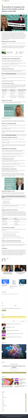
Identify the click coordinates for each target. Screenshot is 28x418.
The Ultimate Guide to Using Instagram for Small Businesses (22, 383)
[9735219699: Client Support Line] (14, 282)
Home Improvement (4, 405)
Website (15, 305)
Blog (2, 5)
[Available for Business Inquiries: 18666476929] (4, 331)
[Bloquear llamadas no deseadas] (4, 328)
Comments (22, 321)
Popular (5, 321)
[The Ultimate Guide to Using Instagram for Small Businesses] (17, 383)
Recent (14, 321)
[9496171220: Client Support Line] (17, 52)
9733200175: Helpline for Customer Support (5, 285)
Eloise (7, 258)
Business (3, 396)
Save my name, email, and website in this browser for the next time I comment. (11, 308)
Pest (2, 411)
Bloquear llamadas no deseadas (10, 327)
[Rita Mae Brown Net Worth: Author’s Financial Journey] (4, 325)
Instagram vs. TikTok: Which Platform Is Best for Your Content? (14, 333)
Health (3, 403)
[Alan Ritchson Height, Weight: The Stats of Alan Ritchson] (4, 338)
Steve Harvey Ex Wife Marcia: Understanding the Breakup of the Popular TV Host (15, 75)
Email (2, 305)
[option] (14, 351)
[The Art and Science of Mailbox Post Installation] (4, 52)
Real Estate (3, 404)
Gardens (3, 410)
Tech (2, 398)
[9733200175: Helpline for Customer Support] (5, 281)
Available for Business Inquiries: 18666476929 (12, 330)
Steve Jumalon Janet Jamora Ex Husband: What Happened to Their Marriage (14, 207)
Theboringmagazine (4, 397)
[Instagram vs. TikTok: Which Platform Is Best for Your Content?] (4, 334)
